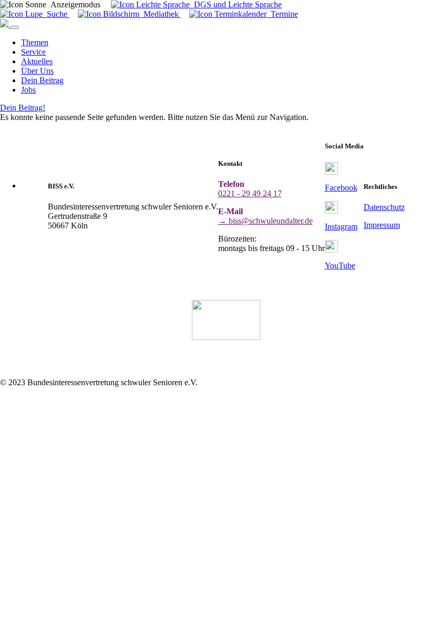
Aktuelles (37, 61)
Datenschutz (384, 207)
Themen (34, 42)
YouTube (340, 265)
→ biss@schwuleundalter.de (265, 220)
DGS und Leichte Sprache (236, 4)
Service (33, 51)
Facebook (341, 187)
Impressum (382, 225)
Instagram (341, 226)
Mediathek (160, 13)
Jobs (28, 89)
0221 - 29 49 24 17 (250, 193)
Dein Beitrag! (22, 107)
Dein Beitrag (42, 80)
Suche (56, 13)
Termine (282, 13)
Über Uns (37, 70)
